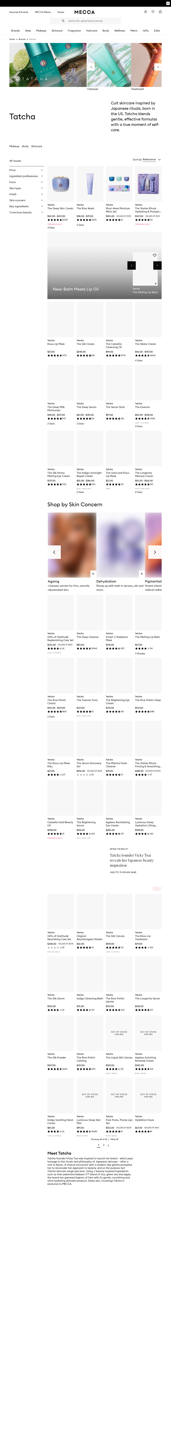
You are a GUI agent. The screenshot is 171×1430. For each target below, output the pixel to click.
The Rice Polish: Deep (148, 700)
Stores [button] (60, 12)
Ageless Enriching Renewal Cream (145, 1059)
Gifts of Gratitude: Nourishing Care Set (59, 937)
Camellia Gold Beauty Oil (60, 824)
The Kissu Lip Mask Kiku (58, 765)
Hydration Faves (144, 1120)
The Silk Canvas (115, 936)
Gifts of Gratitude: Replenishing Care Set (60, 638)
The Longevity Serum (147, 998)
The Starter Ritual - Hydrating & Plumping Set (148, 210)
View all (114, 1139)
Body (25, 146)
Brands (22, 39)
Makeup (14, 146)
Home (12, 39)
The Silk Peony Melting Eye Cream (58, 474)
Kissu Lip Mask (56, 344)
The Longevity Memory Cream (144, 474)
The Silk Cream (85, 344)
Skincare (36, 146)
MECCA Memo (43, 12)
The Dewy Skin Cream (60, 208)
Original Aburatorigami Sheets (89, 937)
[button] (152, 159)
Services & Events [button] (18, 12)
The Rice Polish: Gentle (115, 1000)
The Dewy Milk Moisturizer (56, 408)
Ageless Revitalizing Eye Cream (118, 824)
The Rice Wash (85, 208)
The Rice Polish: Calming (86, 1059)
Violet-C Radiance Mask (117, 638)
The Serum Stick (115, 407)
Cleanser (92, 89)
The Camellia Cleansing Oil (114, 345)
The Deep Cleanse (88, 637)
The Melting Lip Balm (147, 637)
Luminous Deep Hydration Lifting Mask (145, 824)
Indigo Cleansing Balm (90, 998)
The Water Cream (145, 344)
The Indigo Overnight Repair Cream (89, 474)
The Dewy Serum (86, 407)
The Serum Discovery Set (89, 765)
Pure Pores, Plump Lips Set (119, 1121)
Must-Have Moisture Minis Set (118, 210)
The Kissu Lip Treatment (143, 937)
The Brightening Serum (86, 824)
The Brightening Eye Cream (118, 701)
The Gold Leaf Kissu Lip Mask (117, 474)
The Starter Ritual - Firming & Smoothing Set (147, 765)
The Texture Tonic (87, 700)
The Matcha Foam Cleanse (116, 765)
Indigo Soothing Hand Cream (60, 1121)
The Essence (142, 407)
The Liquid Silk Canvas (119, 1057)
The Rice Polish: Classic (56, 701)
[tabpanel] (85, 653)
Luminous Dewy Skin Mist (89, 1121)
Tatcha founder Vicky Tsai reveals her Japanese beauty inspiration (132, 860)
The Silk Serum (56, 998)
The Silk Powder (56, 1057)
